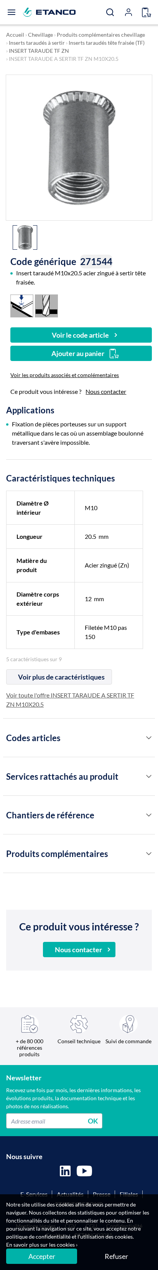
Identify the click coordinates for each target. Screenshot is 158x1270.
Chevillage (40, 34)
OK (93, 1121)
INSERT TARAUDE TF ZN (39, 50)
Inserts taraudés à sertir (37, 42)
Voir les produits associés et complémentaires (64, 375)
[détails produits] (149, 738)
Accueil (15, 34)
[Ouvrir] (11, 12)
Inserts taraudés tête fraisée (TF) (107, 42)
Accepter (41, 1256)
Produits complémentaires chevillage (101, 34)
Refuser (116, 1256)
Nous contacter (106, 391)
